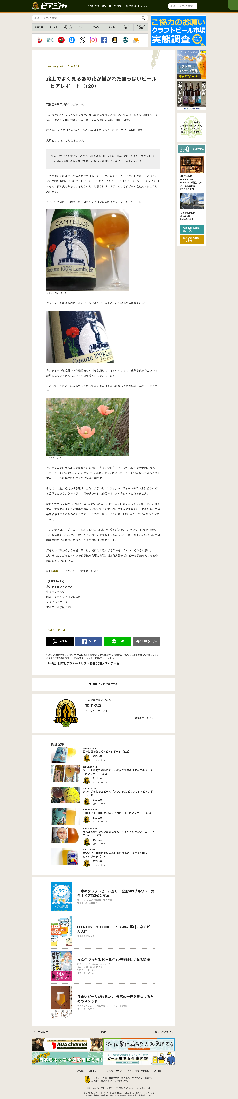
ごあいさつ (93, 6)
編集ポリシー (94, 1071)
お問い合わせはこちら (105, 684)
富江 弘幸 (93, 705)
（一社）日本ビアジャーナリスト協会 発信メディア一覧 (82, 663)
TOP (103, 1031)
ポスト (63, 641)
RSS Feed (157, 1071)
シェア (92, 641)
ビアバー (82, 27)
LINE (121, 641)
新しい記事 (162, 1032)
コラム (111, 27)
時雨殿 (54, 571)
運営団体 (107, 6)
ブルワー (97, 27)
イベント (53, 27)
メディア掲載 (141, 27)
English (142, 6)
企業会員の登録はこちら (191, 229)
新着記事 (39, 27)
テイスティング (68, 27)
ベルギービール (56, 629)
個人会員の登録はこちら (191, 239)
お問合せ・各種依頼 (125, 6)
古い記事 (43, 1032)
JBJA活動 (126, 27)
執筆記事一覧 (142, 718)
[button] (176, 43)
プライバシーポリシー (114, 1071)
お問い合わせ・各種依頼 (138, 1071)
